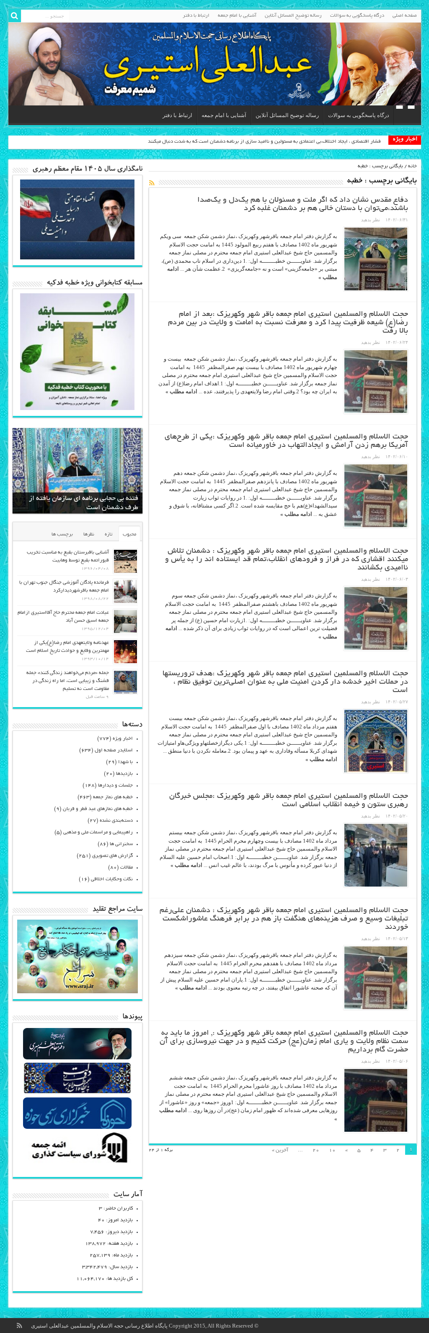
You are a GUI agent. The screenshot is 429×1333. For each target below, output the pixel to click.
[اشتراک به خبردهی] (152, 182)
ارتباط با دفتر (196, 15)
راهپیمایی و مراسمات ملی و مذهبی (98, 832)
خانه (412, 166)
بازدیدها (124, 774)
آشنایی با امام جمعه (237, 15)
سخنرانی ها (121, 844)
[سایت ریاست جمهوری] (77, 1093)
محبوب (129, 534)
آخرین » (280, 1150)
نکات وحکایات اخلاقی (112, 879)
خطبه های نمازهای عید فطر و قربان (98, 809)
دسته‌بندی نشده (116, 820)
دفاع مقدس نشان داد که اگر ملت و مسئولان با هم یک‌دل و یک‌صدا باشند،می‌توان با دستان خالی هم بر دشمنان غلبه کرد (302, 204)
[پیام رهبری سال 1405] (77, 257)
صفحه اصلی (405, 15)
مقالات (126, 867)
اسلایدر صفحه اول (114, 750)
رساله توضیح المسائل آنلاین (293, 15)
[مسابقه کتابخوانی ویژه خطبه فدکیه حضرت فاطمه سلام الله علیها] (77, 408)
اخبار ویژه (123, 738)
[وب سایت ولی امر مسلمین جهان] (77, 1058)
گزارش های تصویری (112, 856)
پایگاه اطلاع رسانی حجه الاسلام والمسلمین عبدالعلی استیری (100, 1326)
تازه (108, 534)
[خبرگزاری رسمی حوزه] (77, 1128)
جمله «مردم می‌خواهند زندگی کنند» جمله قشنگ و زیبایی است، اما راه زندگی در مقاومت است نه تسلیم (67, 681)
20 (316, 1150)
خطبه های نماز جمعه (113, 797)
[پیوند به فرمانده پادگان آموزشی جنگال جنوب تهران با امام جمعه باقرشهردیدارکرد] (125, 591)
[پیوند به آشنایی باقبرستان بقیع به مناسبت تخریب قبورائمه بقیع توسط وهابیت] (125, 561)
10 (332, 1150)
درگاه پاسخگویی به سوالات (357, 15)
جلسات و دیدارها (115, 785)
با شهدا (125, 762)
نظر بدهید (370, 219)
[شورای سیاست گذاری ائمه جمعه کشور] (77, 1162)
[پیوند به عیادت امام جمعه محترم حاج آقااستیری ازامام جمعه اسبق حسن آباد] (125, 621)
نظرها (88, 534)
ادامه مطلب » (181, 391)
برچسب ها (62, 534)
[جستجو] (14, 16)
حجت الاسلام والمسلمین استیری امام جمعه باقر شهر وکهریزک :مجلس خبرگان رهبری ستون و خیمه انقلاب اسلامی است (288, 800)
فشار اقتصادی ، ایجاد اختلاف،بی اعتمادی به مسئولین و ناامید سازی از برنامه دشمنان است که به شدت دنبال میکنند (264, 141)
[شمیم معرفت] (214, 64)
